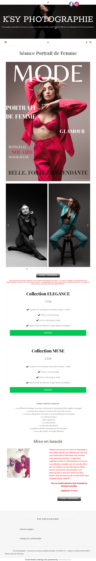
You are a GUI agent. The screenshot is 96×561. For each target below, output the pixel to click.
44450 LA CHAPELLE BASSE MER (78, 551)
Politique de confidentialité (30, 538)
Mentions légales (27, 529)
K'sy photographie (48, 19)
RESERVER (48, 333)
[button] (8, 225)
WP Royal (20, 554)
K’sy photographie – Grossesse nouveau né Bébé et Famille (34, 551)
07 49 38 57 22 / (61, 551)
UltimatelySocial (64, 559)
